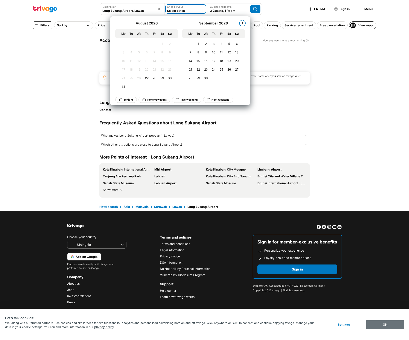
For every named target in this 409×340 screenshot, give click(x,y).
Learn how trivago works (177, 297)
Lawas (177, 207)
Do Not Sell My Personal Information (185, 268)
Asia (126, 207)
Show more (111, 190)
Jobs (70, 290)
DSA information (171, 262)
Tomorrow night (157, 99)
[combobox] (132, 10)
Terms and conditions (175, 244)
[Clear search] (159, 9)
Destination (109, 6)
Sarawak (160, 207)
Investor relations (79, 296)
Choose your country (81, 237)
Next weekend (220, 99)
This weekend (189, 99)
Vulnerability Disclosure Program (182, 275)
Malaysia (142, 207)
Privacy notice (170, 256)
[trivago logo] (45, 9)
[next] (242, 23)
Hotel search (108, 207)
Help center (168, 290)
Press (71, 302)
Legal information (172, 250)
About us (73, 283)
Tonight (128, 99)
